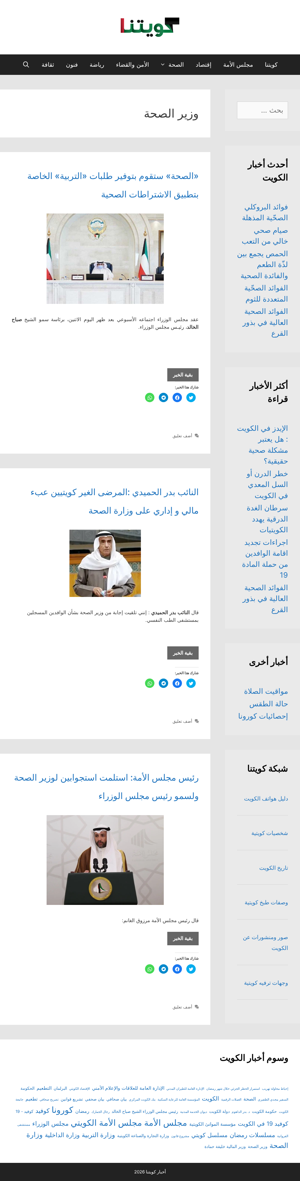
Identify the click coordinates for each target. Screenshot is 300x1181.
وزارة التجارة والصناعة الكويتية (143, 1135)
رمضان (82, 1111)
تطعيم (31, 1099)
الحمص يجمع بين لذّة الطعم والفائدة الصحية (262, 264)
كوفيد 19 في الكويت (263, 1123)
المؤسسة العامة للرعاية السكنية (179, 1099)
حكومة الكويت (264, 1111)
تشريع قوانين (72, 1099)
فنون (72, 64)
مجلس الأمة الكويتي (106, 1123)
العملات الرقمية (231, 1099)
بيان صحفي (94, 1099)
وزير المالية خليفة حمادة (225, 1146)
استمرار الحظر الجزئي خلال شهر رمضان (233, 1089)
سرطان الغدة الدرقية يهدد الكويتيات (267, 518)
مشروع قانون (180, 1136)
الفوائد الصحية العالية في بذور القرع (265, 322)
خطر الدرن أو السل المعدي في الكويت (267, 484)
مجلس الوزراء (50, 1123)
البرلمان (60, 1088)
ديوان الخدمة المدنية (193, 1112)
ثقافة (48, 64)
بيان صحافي (116, 1099)
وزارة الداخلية (62, 1135)
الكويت (210, 1098)
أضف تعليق (182, 435)
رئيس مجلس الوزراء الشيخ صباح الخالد (145, 1111)
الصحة (176, 64)
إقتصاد (204, 64)
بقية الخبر (180, 376)
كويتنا (271, 64)
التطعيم (44, 1088)
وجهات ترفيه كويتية (266, 982)
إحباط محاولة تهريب (275, 1089)
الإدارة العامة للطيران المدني (185, 1089)
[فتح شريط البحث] (26, 64)
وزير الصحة (257, 1146)
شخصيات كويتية (269, 833)
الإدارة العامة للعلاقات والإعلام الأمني (128, 1088)
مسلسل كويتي (209, 1135)
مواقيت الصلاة (266, 691)
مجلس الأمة (238, 64)
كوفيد (42, 1110)
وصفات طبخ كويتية (266, 902)
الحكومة (28, 1088)
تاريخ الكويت (273, 868)
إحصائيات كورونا (263, 716)
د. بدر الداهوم (241, 1112)
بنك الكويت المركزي (142, 1099)
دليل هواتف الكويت (266, 798)
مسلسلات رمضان (252, 1135)
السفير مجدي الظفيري (273, 1099)
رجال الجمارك (100, 1112)
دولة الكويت (219, 1111)
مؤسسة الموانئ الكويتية (212, 1124)
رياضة (97, 64)
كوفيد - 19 (24, 1111)
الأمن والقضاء (132, 64)
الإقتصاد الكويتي (79, 1089)
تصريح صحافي (49, 1099)
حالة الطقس (268, 703)
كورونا (62, 1110)
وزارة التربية (98, 1135)
